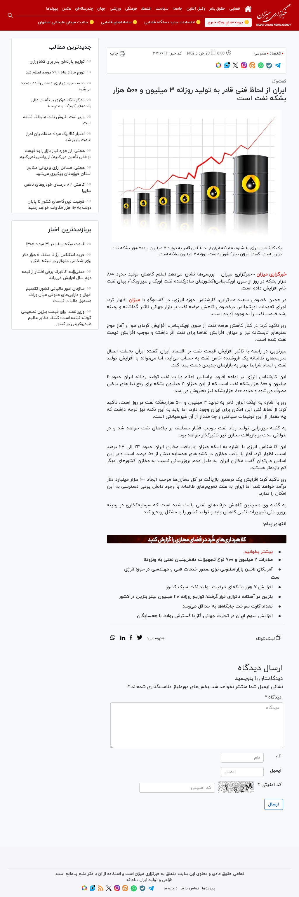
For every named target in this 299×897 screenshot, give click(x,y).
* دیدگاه (273, 697)
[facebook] (131, 638)
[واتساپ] (261, 67)
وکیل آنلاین (196, 8)
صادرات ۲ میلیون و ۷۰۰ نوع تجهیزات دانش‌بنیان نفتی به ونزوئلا (208, 560)
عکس (66, 8)
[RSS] (100, 890)
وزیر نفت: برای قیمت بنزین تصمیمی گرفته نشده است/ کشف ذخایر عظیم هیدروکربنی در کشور (56, 318)
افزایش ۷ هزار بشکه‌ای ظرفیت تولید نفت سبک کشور (219, 587)
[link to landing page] (273, 15)
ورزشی (115, 8)
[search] (10, 15)
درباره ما (171, 888)
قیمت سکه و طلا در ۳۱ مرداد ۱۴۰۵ (55, 244)
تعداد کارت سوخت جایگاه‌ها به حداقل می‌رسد (227, 606)
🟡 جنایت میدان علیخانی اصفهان (66, 22)
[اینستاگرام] (244, 67)
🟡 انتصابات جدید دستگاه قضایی (172, 22)
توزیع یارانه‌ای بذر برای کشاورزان (57, 61)
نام (278, 756)
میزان (134, 300)
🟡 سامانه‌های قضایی (119, 22)
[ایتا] (252, 67)
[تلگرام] (278, 67)
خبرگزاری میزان (271, 274)
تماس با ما (189, 888)
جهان (101, 8)
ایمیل (275, 770)
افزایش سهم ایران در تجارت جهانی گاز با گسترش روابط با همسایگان (205, 616)
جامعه (177, 8)
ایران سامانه (136, 880)
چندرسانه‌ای (84, 8)
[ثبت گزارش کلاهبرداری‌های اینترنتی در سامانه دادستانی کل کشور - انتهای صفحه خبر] (196, 539)
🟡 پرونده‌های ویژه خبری (228, 22)
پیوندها (52, 8)
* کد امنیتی (269, 785)
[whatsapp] (112, 638)
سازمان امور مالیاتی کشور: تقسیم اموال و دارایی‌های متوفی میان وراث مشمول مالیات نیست (58, 295)
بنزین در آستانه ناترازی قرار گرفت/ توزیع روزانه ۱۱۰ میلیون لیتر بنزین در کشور (196, 597)
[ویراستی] (227, 67)
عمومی (260, 53)
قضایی (234, 8)
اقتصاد (146, 8)
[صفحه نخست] (248, 8)
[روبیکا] (218, 67)
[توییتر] (235, 67)
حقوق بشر (217, 8)
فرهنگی (131, 8)
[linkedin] (122, 638)
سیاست (162, 8)
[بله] (269, 67)
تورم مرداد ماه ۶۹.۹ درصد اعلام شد (55, 72)
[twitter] (139, 638)
